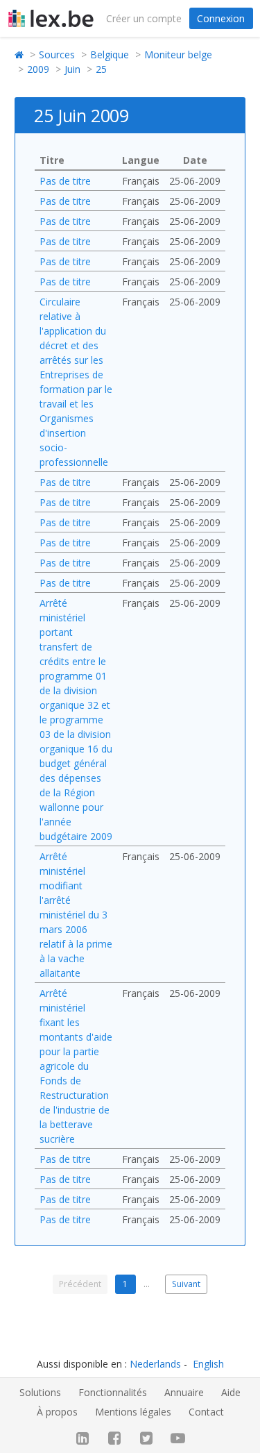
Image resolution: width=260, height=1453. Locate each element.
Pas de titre (65, 180)
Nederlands (155, 1363)
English (208, 1363)
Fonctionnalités (112, 1392)
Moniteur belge (178, 54)
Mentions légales (133, 1411)
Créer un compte (144, 18)
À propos (57, 1411)
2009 (38, 69)
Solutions (40, 1392)
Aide (231, 1392)
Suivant (186, 1284)
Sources (57, 54)
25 (101, 69)
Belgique (109, 54)
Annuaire (184, 1392)
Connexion (221, 18)
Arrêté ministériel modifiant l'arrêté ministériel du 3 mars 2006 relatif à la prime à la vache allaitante (76, 915)
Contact (206, 1411)
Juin (72, 69)
